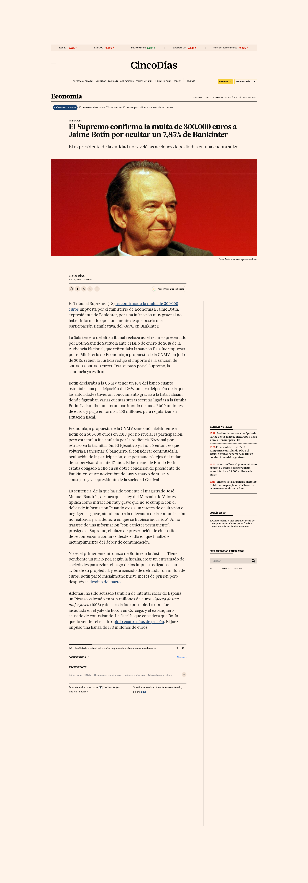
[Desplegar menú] (53, 65)
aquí (143, 691)
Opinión (177, 81)
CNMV (87, 675)
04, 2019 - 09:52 (80, 280)
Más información (77, 691)
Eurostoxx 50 (179, 47)
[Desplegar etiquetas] (184, 674)
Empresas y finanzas (83, 81)
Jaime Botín (75, 675)
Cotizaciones (127, 81)
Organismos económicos (107, 675)
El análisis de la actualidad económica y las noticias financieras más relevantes (115, 648)
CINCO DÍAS (76, 275)
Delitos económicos (134, 675)
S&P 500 (98, 47)
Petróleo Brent (138, 47)
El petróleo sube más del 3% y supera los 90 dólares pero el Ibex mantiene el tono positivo (126, 107)
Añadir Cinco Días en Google (171, 289)
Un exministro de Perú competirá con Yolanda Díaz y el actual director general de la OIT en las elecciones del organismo (231, 452)
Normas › (181, 657)
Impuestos (220, 97)
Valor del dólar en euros (225, 47)
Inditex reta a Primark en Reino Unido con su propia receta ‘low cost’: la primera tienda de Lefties (233, 485)
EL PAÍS (189, 80)
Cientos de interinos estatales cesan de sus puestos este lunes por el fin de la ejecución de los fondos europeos (233, 523)
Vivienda (197, 97)
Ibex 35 (62, 47)
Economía (113, 81)
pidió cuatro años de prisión (139, 621)
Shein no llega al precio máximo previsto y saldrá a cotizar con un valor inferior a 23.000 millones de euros (233, 469)
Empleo (208, 97)
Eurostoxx (225, 568)
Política (232, 97)
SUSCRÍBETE (225, 81)
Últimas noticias (163, 81)
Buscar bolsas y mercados (227, 551)
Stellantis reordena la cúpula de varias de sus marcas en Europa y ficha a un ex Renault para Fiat (233, 437)
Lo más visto (218, 512)
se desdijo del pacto (102, 581)
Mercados (101, 81)
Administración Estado (160, 675)
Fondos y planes (144, 81)
